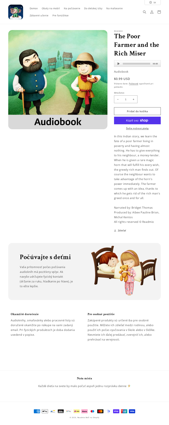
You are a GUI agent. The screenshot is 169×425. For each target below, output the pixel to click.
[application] (137, 63)
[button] (144, 12)
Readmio (81, 417)
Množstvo (119, 92)
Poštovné (133, 83)
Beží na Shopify (92, 417)
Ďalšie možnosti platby (137, 128)
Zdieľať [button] (122, 230)
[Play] (118, 63)
